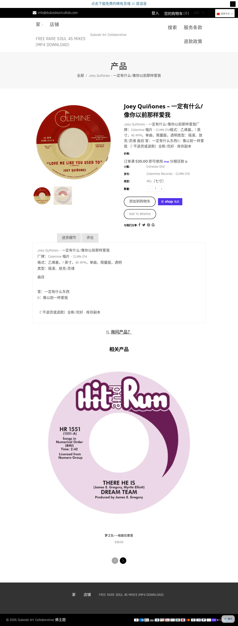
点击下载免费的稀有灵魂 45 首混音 (119, 4)
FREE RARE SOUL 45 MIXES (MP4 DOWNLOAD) (61, 42)
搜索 (172, 28)
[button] (123, 560)
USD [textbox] (196, 13)
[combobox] (198, 12)
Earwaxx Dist (156, 166)
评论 (90, 238)
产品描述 (44, 238)
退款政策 (193, 42)
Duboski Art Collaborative (108, 35)
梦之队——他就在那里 (119, 536)
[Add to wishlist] (116, 525)
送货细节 (69, 238)
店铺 (54, 25)
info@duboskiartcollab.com (57, 13)
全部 (80, 76)
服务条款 (193, 28)
